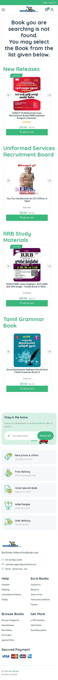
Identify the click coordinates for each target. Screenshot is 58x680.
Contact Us (36, 584)
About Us (35, 589)
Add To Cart (28, 132)
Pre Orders (7, 635)
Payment (6, 584)
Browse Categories (10, 620)
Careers (34, 604)
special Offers (8, 640)
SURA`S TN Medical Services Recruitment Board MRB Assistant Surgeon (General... (27, 115)
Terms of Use (36, 594)
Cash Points (36, 625)
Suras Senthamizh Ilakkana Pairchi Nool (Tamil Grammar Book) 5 (27, 370)
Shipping (5, 589)
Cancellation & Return (11, 594)
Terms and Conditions (40, 599)
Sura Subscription (38, 630)
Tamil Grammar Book (23, 322)
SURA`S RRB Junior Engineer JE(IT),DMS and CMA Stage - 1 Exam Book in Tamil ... (27, 285)
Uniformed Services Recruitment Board (29, 151)
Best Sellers (7, 630)
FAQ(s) (5, 599)
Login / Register (49, 2)
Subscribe (45, 435)
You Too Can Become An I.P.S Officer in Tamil (27, 199)
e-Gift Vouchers (38, 620)
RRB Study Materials (17, 236)
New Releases (21, 69)
